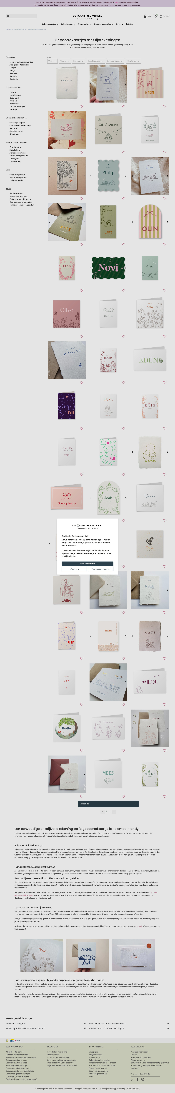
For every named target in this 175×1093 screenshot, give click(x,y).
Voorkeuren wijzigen (101, 569)
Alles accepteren (87, 563)
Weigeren (74, 569)
